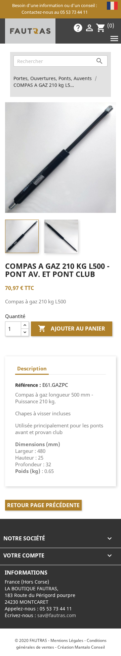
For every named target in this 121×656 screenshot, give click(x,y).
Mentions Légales (66, 640)
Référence (26, 385)
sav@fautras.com (56, 615)
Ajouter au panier (71, 328)
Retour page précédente (43, 505)
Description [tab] (32, 368)
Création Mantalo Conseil (81, 647)
